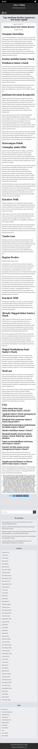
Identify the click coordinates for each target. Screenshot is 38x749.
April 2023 (5, 668)
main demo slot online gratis (15, 487)
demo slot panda (7, 484)
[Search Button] (35, 1)
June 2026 (5, 558)
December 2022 (6, 679)
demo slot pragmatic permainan (19, 484)
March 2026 (5, 566)
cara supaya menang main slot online (26, 479)
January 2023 (6, 676)
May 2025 (5, 595)
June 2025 (5, 593)
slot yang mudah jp (15, 491)
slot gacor (5, 709)
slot (3, 730)
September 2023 (7, 653)
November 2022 (6, 682)
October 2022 (6, 685)
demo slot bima (28, 480)
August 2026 (5, 552)
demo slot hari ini (23, 481)
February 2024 (6, 639)
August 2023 (5, 656)
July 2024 (5, 624)
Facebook (19, 496)
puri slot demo (18, 488)
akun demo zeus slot (24, 475)
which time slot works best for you (26, 492)
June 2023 (5, 662)
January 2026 (6, 572)
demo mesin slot (20, 480)
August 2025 (5, 587)
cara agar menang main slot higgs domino (16, 478)
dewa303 (4, 725)
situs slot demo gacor (13, 489)
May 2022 (5, 691)
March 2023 (5, 671)
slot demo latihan (24, 489)
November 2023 (6, 647)
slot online (5, 727)
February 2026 (6, 569)
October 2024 (6, 616)
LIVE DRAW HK (6, 720)
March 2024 (5, 636)
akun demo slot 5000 (13, 475)
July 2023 (5, 659)
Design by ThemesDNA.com (19, 747)
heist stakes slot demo (11, 486)
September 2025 (7, 584)
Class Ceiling (19, 5)
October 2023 (6, 650)
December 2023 (6, 645)
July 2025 (5, 590)
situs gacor (5, 717)
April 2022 (5, 694)
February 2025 (6, 604)
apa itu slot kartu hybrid (12, 476)
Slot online (5, 735)
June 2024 (5, 627)
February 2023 (6, 673)
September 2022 (7, 688)
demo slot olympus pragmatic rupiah (26, 483)
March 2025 (5, 601)
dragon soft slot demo (18, 485)
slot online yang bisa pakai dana (19, 490)
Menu (5, 1)
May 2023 (5, 665)
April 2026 (5, 564)
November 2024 (6, 613)
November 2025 (6, 578)
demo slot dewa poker (13, 481)
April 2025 (5, 598)
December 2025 (6, 575)
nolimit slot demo (27, 487)
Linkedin (26, 496)
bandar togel (5, 714)
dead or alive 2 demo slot (9, 480)
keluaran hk (5, 722)
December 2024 (6, 610)
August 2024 (5, 621)
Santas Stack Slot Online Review (19, 27)
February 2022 (6, 699)
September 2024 (7, 619)
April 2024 (5, 633)
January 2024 (6, 642)
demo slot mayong (11, 483)
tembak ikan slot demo (11, 492)
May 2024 (5, 630)
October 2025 (6, 581)
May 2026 (5, 561)
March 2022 (5, 697)
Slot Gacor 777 (19, 24)
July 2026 (5, 555)
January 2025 (6, 607)
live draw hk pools (7, 712)
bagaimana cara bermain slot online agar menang (18, 477)
